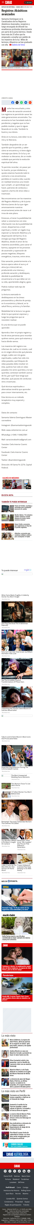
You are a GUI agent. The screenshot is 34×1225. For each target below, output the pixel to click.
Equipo (27, 1202)
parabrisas (17, 975)
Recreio (18, 1193)
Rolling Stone (26, 1190)
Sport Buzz (10, 1193)
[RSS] (24, 1171)
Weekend (16, 1179)
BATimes (21, 1182)
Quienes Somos (22, 1199)
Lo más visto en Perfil (13, 1091)
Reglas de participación (13, 1205)
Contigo (25, 1187)
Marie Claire (26, 1176)
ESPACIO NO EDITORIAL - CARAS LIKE (12, 7)
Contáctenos (8, 1202)
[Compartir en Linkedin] (25, 102)
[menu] (3, 2)
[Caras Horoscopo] (17, 1156)
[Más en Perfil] (13, 881)
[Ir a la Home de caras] (8, 3)
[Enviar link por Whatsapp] (21, 102)
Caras (19, 1187)
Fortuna (8, 1179)
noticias (17, 887)
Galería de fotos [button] (18, 44)
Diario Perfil (8, 1176)
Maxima (25, 1193)
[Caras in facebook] (9, 1171)
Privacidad (19, 1202)
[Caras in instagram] (5, 1171)
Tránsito (26, 1205)
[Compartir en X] (17, 102)
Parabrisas (25, 1179)
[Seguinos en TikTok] (19, 1171)
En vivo (29, 2)
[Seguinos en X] (14, 1171)
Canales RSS (10, 1199)
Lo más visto (8, 1035)
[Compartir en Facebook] (12, 102)
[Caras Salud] (17, 1147)
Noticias (17, 1176)
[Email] (30, 102)
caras (17, 945)
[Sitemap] (28, 1171)
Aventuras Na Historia (11, 1190)
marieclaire (17, 915)
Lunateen (13, 1182)
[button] (17, 59)
